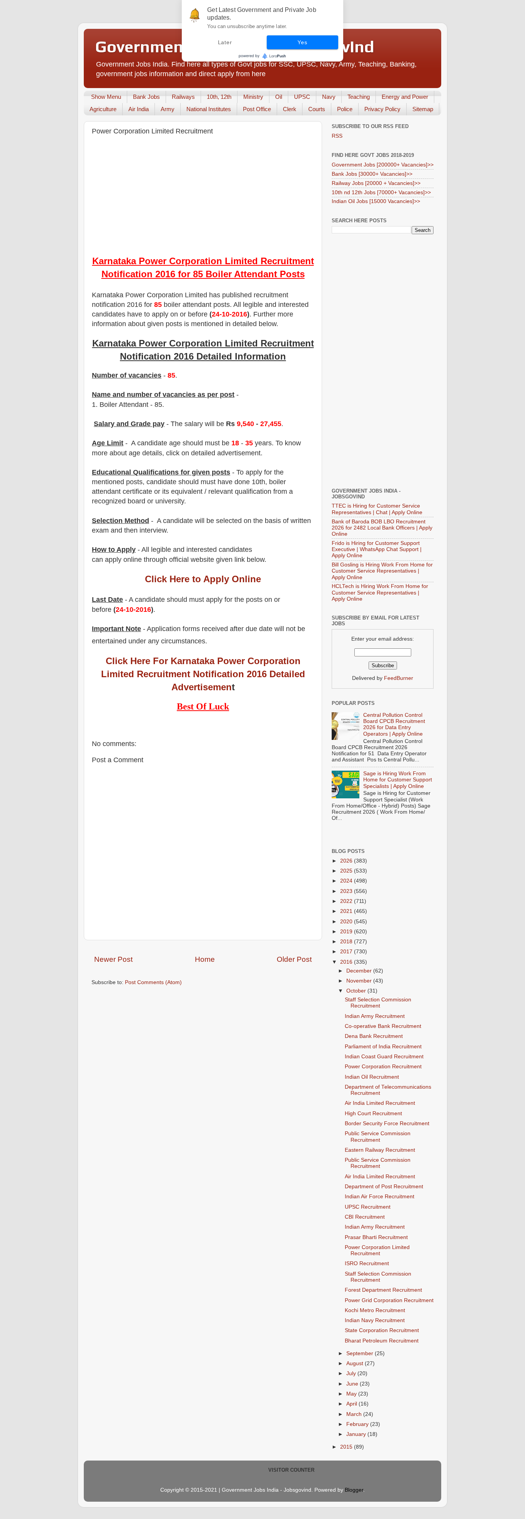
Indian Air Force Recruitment (379, 1196)
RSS (337, 136)
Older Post (294, 959)
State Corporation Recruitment (382, 1330)
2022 (347, 901)
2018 (347, 941)
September (360, 1353)
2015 (347, 1447)
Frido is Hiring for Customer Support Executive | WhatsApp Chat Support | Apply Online (377, 549)
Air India (138, 109)
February (358, 1424)
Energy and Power (405, 96)
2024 (347, 881)
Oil (278, 96)
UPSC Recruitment (367, 1207)
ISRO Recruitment (367, 1263)
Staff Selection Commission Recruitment (378, 1003)
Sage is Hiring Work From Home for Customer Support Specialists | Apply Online (397, 780)
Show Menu (106, 96)
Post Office (257, 109)
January (356, 1434)
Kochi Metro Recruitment (375, 1310)
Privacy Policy (382, 109)
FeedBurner (398, 678)
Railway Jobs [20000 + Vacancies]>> (376, 183)
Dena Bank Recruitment (374, 1036)
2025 (347, 871)
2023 (347, 891)
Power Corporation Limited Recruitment (377, 1250)
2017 (347, 951)
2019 (347, 931)
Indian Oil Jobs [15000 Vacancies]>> (376, 201)
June (353, 1384)
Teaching (358, 96)
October (356, 991)
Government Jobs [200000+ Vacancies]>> (383, 165)
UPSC (302, 96)
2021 (347, 911)
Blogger (354, 1490)
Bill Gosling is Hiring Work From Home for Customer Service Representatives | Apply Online (382, 571)
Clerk (289, 109)
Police (344, 109)
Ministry (253, 96)
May (352, 1394)
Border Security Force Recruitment (387, 1123)
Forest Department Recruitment (383, 1290)
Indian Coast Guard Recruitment (384, 1056)
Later (225, 42)
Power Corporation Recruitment (383, 1066)
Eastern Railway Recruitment (380, 1150)
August (355, 1363)
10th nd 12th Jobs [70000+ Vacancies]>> (381, 192)
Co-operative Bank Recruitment (383, 1026)
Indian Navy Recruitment (375, 1320)
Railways (183, 96)
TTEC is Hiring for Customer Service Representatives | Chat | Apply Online (377, 509)
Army (167, 109)
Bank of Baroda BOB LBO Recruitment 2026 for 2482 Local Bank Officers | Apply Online (382, 528)
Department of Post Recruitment (384, 1186)
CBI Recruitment (365, 1217)
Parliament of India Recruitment (383, 1046)
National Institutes (208, 109)
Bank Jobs (146, 96)
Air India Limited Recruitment (380, 1103)
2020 (347, 921)
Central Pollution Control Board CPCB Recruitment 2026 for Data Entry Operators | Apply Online (394, 724)
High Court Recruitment (373, 1113)
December (359, 971)
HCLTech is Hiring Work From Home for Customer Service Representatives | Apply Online (380, 592)
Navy (329, 96)
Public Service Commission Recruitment (377, 1137)
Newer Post (113, 959)
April (352, 1404)
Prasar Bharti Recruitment (376, 1237)
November (359, 981)
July (351, 1373)
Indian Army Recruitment (375, 1016)
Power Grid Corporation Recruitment (389, 1300)
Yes (302, 42)
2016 (347, 962)
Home (205, 959)
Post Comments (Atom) (153, 982)
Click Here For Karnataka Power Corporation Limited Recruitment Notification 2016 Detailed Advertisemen (203, 674)
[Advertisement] (203, 197)
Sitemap (422, 109)
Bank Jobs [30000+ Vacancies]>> (372, 174)
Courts (316, 109)
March (354, 1414)
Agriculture (103, 109)
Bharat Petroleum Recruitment (382, 1341)
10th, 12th (219, 96)
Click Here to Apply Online (203, 579)
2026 (347, 861)
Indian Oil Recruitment (372, 1077)
